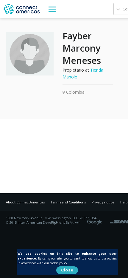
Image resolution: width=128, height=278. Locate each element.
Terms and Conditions (68, 202)
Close (67, 270)
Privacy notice (103, 202)
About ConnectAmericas (25, 202)
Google (95, 220)
